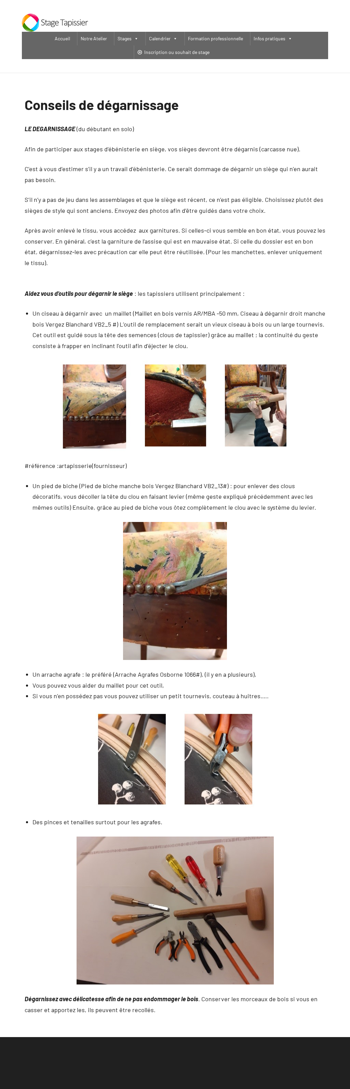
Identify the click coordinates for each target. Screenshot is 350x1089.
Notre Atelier (94, 38)
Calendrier (160, 38)
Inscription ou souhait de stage (177, 52)
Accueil (62, 38)
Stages (125, 38)
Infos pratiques (269, 38)
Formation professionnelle (215, 38)
